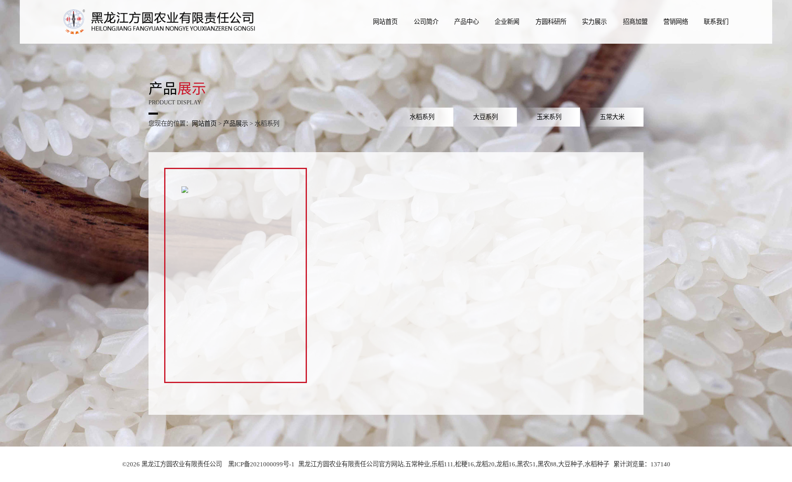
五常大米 (612, 116)
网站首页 (204, 123)
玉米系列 (549, 116)
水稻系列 (422, 116)
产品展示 (235, 123)
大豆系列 (485, 116)
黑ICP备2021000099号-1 (261, 464)
